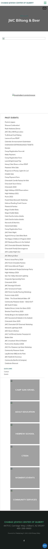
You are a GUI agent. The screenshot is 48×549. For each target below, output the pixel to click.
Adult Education (25, 411)
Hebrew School (24, 433)
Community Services (25, 499)
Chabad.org (19, 533)
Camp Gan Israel (25, 389)
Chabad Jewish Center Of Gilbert (17, 3)
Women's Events (25, 477)
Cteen (25, 455)
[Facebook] (24, 540)
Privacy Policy (36, 533)
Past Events (24, 16)
